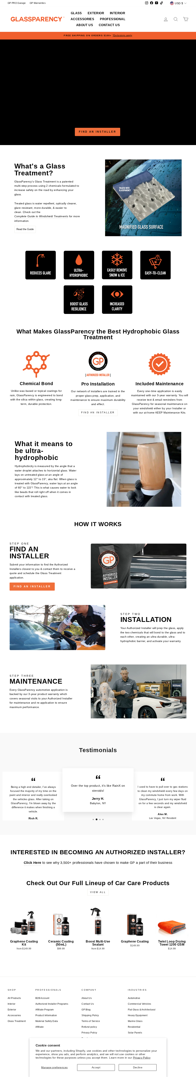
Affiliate (39, 1027)
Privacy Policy (142, 1057)
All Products (14, 998)
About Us (84, 25)
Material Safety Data (46, 1021)
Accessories (82, 19)
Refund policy (89, 1027)
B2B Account (42, 998)
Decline (137, 1067)
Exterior (96, 13)
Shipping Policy (90, 1015)
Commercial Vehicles (139, 1004)
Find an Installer (97, 131)
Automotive (134, 998)
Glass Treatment (17, 1021)
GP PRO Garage (17, 3)
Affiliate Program (44, 1009)
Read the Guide (25, 229)
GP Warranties (38, 3)
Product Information (46, 1015)
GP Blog (86, 1009)
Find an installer (32, 586)
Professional (112, 19)
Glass (76, 13)
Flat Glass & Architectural (141, 1009)
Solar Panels (135, 1032)
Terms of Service (91, 1021)
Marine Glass (135, 1021)
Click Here (32, 863)
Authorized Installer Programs (51, 1004)
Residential (134, 1027)
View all (98, 892)
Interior (117, 13)
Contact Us (109, 25)
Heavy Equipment (137, 1015)
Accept (96, 1067)
